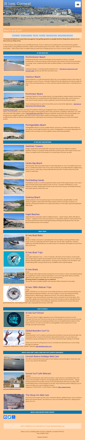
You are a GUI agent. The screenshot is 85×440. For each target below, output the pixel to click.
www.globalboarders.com (44, 346)
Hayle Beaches (33, 214)
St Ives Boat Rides (34, 235)
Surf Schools (42, 35)
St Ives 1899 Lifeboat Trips (38, 287)
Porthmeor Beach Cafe (10, 110)
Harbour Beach (33, 76)
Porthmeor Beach (34, 93)
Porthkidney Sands (35, 180)
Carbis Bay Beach (34, 163)
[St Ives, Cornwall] (43, 4)
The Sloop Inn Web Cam (37, 395)
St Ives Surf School (35, 312)
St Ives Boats (32, 269)
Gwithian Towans (34, 146)
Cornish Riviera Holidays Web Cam (42, 356)
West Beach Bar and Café (34, 113)
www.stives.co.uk (41, 426)
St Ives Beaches (15, 35)
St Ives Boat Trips (34, 252)
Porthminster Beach (35, 57)
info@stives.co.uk (30, 426)
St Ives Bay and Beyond (26, 35)
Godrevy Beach (33, 197)
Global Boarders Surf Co (37, 330)
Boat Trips (35, 35)
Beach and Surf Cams (52, 35)
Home (22, 426)
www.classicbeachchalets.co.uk (55, 426)
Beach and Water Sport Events (65, 35)
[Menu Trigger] (78, 4)
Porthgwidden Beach (36, 125)
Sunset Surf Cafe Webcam (38, 373)
